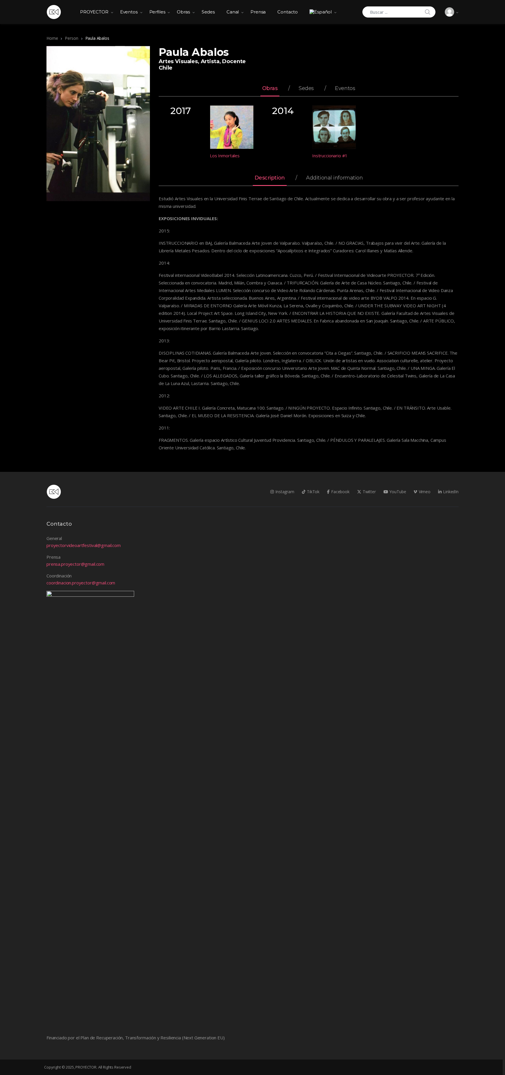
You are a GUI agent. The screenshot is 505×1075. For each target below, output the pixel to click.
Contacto (287, 12)
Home (52, 38)
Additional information (334, 178)
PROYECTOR (94, 12)
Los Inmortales (225, 155)
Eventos (129, 12)
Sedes (208, 12)
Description (270, 178)
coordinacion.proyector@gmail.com (80, 583)
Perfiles (157, 12)
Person (71, 38)
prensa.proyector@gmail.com (75, 564)
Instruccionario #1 (329, 155)
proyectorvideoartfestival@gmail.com (83, 545)
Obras (183, 12)
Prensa (258, 12)
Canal (232, 12)
